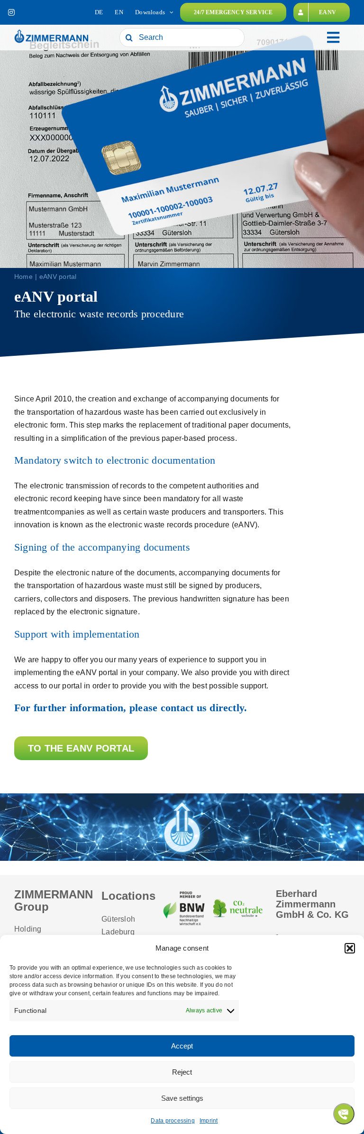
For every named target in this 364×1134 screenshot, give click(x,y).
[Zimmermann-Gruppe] (51, 33)
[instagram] (11, 12)
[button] (350, 948)
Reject (182, 1072)
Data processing (173, 1120)
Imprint (209, 1120)
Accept (182, 1046)
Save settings (182, 1098)
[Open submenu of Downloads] (171, 12)
